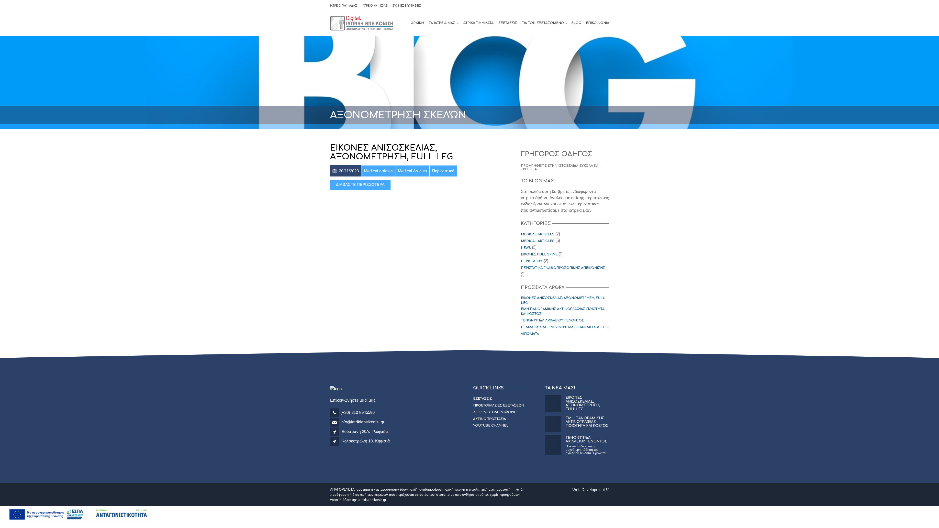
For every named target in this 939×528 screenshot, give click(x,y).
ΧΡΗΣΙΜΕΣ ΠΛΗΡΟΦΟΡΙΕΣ (495, 412)
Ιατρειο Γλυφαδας (343, 5)
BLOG (576, 23)
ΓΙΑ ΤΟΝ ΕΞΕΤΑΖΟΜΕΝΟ (543, 23)
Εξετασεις (507, 23)
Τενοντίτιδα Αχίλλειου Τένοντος (552, 320)
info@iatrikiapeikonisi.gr (362, 422)
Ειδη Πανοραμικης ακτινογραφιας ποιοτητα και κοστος (562, 311)
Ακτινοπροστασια (489, 419)
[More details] (335, 432)
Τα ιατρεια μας (442, 23)
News (526, 248)
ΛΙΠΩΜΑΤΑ (530, 334)
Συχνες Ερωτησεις (406, 5)
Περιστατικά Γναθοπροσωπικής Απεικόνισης (563, 268)
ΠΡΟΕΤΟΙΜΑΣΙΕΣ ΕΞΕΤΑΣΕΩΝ (498, 405)
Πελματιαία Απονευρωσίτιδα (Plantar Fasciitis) (565, 327)
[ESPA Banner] (78, 514)
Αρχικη (417, 23)
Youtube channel (490, 425)
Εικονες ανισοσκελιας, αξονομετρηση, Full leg (391, 152)
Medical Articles (537, 241)
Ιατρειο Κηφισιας (375, 5)
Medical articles (537, 234)
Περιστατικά (532, 261)
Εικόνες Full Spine (539, 254)
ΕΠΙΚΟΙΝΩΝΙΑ (597, 23)
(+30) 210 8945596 (357, 412)
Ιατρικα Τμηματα (477, 23)
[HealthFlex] (362, 23)
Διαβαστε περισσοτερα (360, 185)
